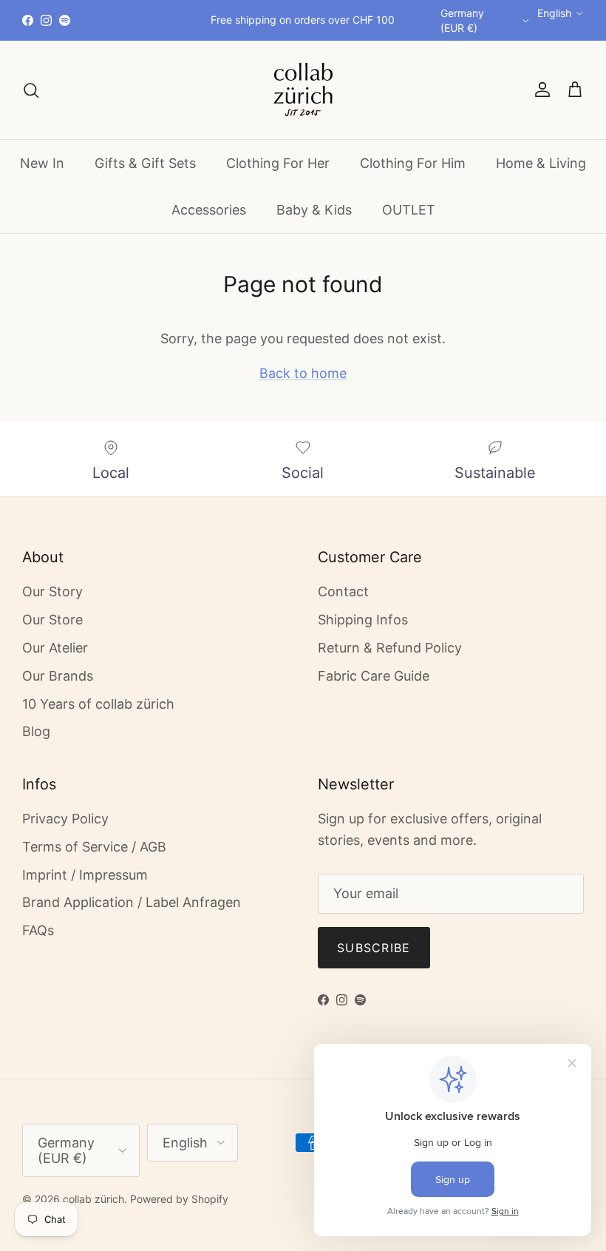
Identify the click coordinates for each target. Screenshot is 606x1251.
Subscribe (374, 947)
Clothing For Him (413, 163)
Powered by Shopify (179, 1199)
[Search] (31, 89)
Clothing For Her (278, 163)
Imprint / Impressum (85, 875)
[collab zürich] (303, 89)
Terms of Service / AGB (94, 846)
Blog (36, 731)
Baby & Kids (314, 210)
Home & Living (541, 163)
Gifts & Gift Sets (145, 163)
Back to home (303, 373)
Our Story (52, 591)
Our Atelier (55, 647)
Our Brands (57, 676)
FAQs (38, 930)
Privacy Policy (65, 818)
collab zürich (93, 1199)
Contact (343, 591)
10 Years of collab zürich (98, 704)
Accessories (208, 210)
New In (42, 163)
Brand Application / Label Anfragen (131, 902)
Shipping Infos (363, 619)
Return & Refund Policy (390, 647)
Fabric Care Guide (373, 676)
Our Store (52, 619)
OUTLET (408, 210)
